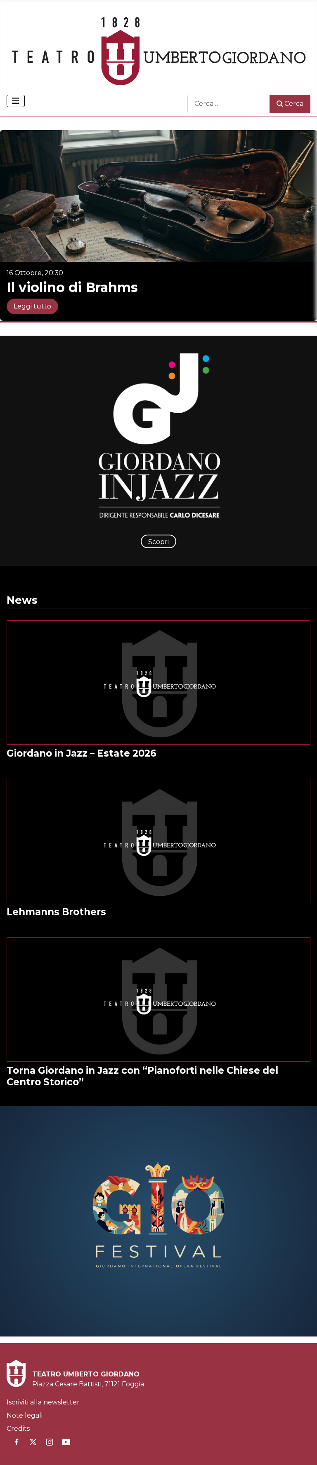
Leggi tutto (32, 306)
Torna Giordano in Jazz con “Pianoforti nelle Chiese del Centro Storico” (142, 1076)
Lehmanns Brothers (56, 912)
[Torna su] (302, 1449)
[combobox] (228, 104)
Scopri (158, 542)
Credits (18, 1428)
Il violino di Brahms (72, 287)
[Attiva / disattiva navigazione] (16, 101)
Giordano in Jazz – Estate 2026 (81, 753)
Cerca (293, 103)
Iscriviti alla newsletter (43, 1402)
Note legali (25, 1415)
